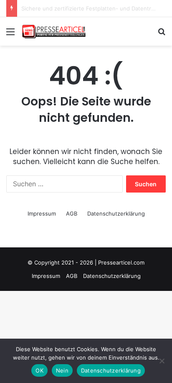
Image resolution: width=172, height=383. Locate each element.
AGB (71, 213)
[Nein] (161, 361)
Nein (62, 370)
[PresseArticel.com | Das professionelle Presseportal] (54, 31)
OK (39, 370)
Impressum (42, 213)
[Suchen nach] (161, 34)
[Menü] (10, 34)
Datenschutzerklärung (116, 213)
